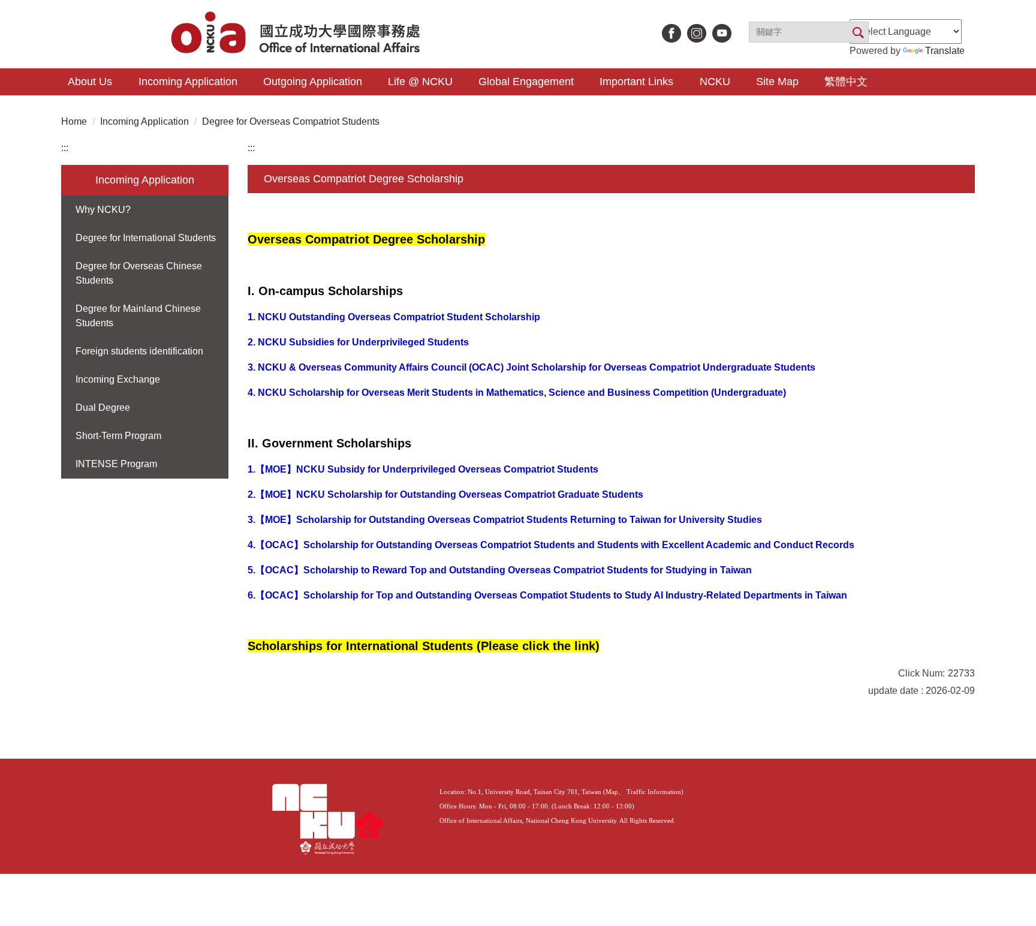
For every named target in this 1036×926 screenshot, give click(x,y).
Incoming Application (144, 121)
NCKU (715, 82)
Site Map (777, 82)
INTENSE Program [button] (116, 464)
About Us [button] (90, 82)
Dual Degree (103, 407)
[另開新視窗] (671, 33)
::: (64, 148)
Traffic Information (654, 791)
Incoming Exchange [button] (118, 379)
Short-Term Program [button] (118, 436)
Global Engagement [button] (526, 82)
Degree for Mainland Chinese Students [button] (138, 315)
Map (612, 791)
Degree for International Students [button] (146, 238)
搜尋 (857, 33)
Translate (945, 51)
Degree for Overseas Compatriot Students (291, 121)
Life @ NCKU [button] (420, 82)
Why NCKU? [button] (103, 210)
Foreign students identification (139, 351)
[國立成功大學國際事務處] (297, 34)
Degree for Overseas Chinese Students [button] (139, 273)
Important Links (636, 82)
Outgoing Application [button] (312, 82)
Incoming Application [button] (187, 82)
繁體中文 (846, 82)
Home (74, 121)
